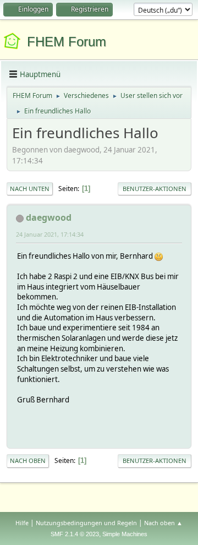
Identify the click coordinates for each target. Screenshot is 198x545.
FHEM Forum (66, 41)
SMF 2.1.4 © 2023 (75, 534)
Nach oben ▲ (163, 523)
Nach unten (30, 188)
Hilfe (22, 523)
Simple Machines (124, 534)
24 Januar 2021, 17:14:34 (50, 234)
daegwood (49, 217)
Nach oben (28, 460)
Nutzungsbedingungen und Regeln (86, 523)
